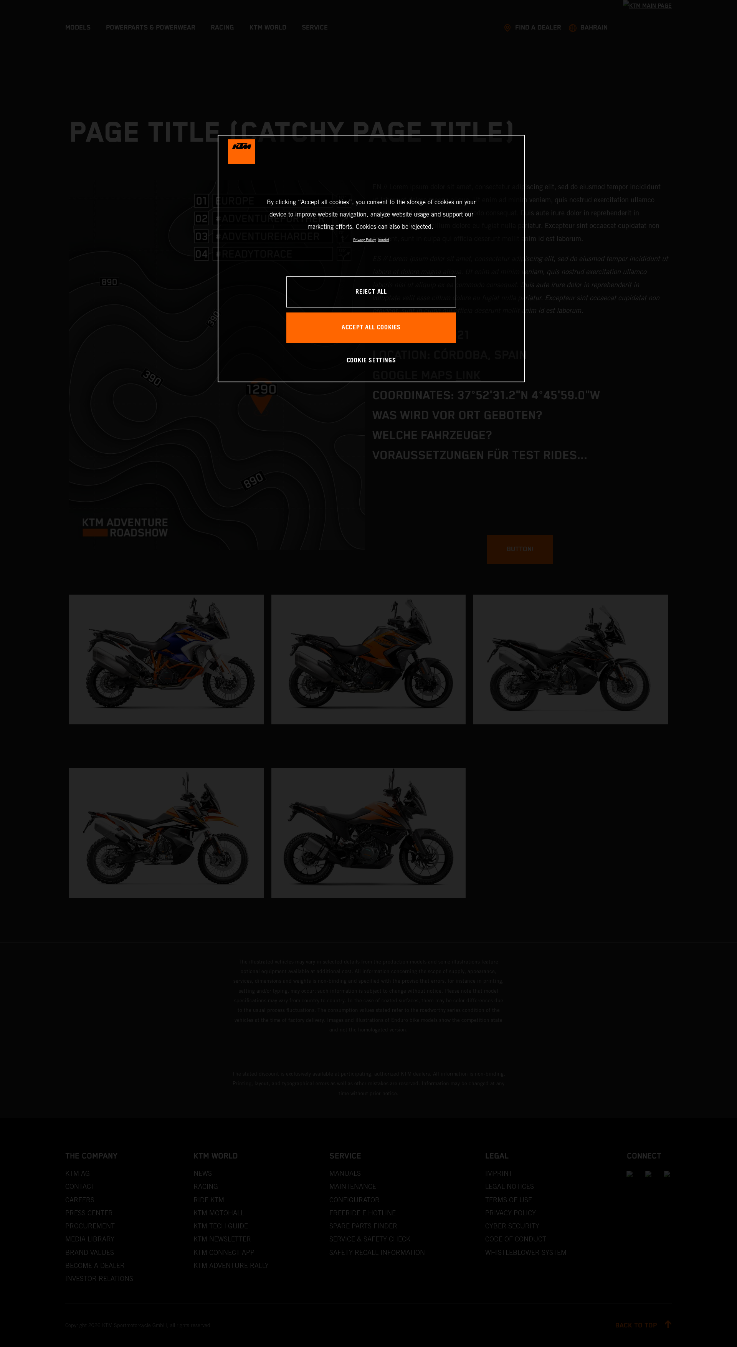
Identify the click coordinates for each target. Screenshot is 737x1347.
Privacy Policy (364, 240)
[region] (371, 258)
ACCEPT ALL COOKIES (371, 328)
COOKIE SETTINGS (371, 361)
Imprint (383, 240)
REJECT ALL (371, 292)
